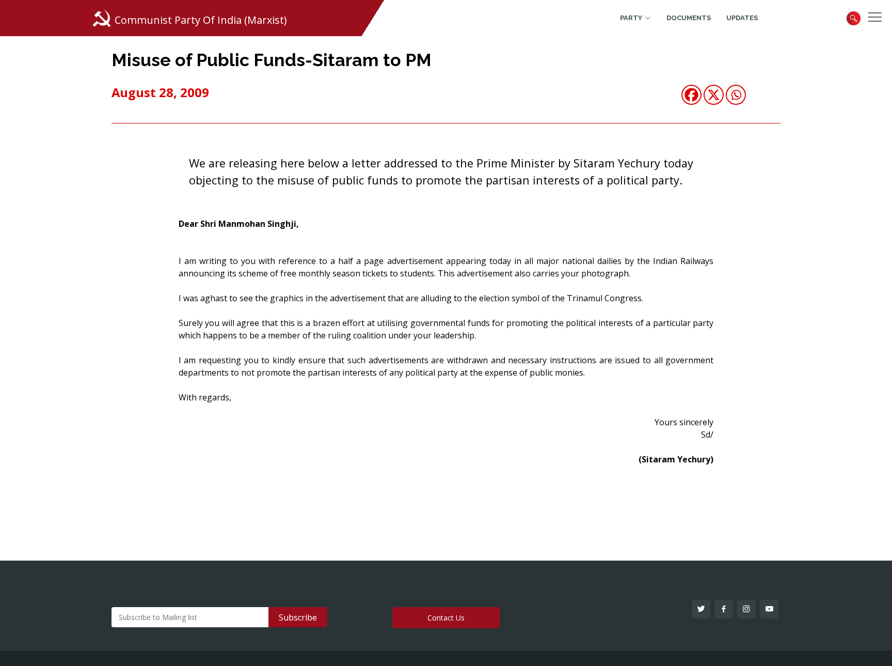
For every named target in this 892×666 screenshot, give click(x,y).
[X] (714, 95)
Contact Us (446, 618)
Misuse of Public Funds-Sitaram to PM (272, 60)
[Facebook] (691, 95)
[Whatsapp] (736, 95)
